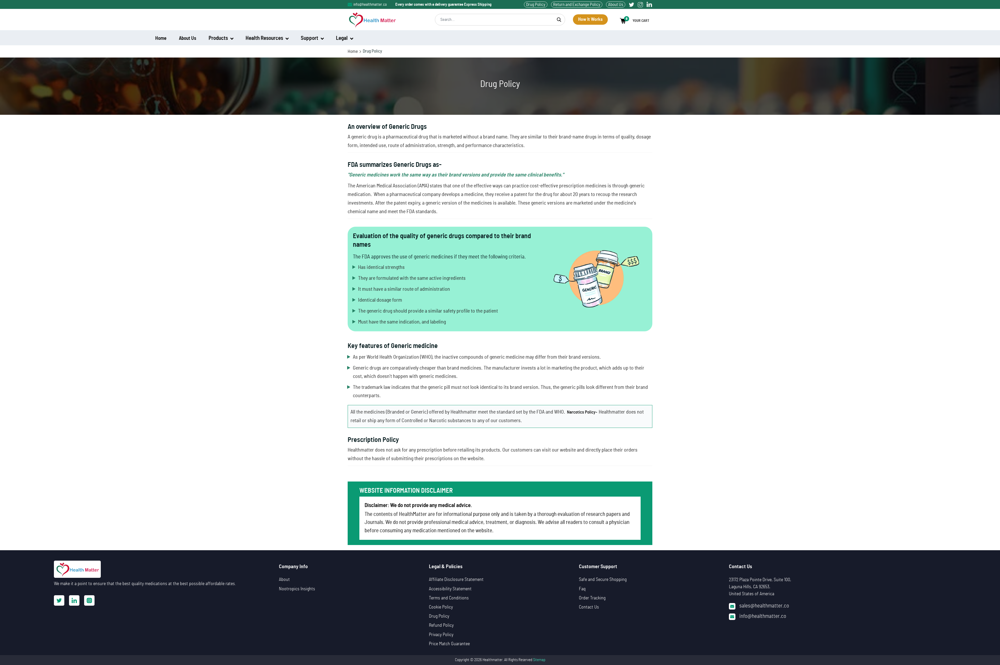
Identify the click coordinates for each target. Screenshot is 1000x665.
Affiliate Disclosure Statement (456, 579)
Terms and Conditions (449, 598)
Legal (342, 38)
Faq (582, 589)
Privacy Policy (441, 634)
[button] (636, 21)
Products (219, 38)
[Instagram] (640, 4)
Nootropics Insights (297, 589)
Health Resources (265, 38)
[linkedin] (649, 4)
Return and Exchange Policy (576, 4)
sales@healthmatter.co (764, 606)
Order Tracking (592, 598)
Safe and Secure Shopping (603, 579)
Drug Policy (535, 4)
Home (353, 51)
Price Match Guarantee (449, 644)
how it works (590, 19)
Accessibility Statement (450, 589)
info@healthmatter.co (370, 5)
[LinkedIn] (74, 600)
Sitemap (539, 660)
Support (310, 38)
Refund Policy (441, 625)
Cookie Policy (441, 607)
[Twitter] (631, 4)
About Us (615, 4)
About (284, 579)
